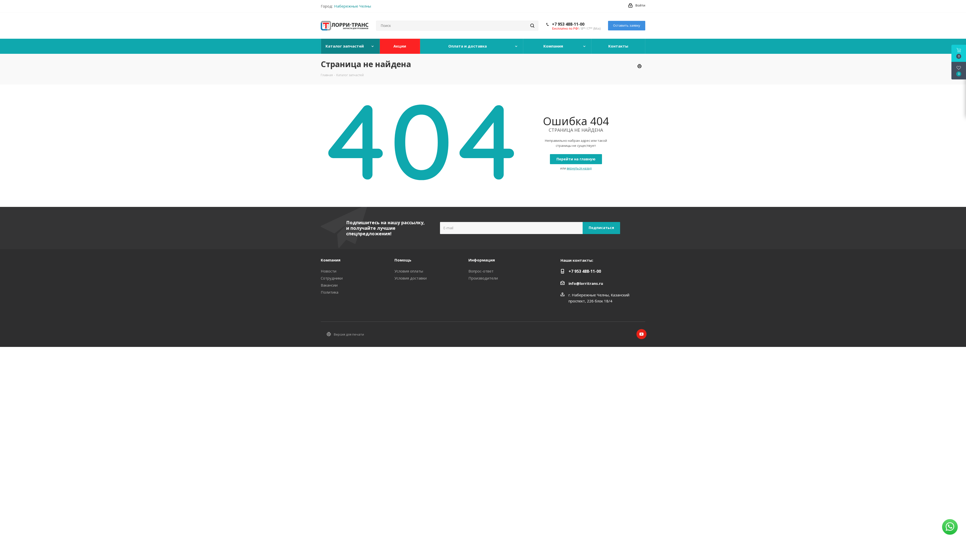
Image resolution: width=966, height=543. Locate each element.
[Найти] (532, 26)
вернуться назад (579, 168)
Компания (330, 259)
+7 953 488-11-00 (568, 24)
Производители (483, 278)
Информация (481, 259)
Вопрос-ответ (481, 271)
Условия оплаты (408, 271)
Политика (329, 292)
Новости (328, 271)
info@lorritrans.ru (586, 283)
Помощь (402, 259)
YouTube (641, 334)
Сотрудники (332, 278)
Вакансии (329, 285)
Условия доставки (410, 278)
